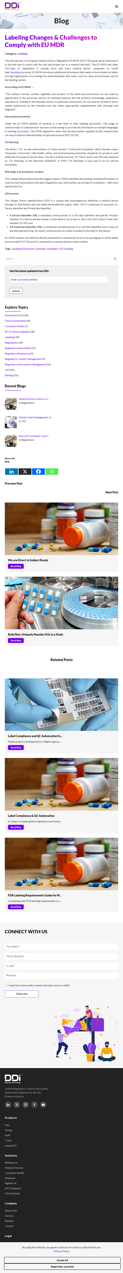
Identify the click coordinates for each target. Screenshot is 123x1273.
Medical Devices (14, 1167)
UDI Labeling (65, 248)
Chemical (10, 1177)
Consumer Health (14, 326)
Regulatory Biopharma (17, 353)
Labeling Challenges (46, 248)
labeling (14, 72)
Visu (7, 1125)
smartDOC (11, 1145)
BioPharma (11, 1162)
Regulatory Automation (18, 347)
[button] (116, 6)
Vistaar (9, 1130)
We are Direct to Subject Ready (28, 560)
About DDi (11, 1210)
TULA (8, 1140)
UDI (7, 369)
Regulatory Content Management (23, 358)
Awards (9, 1220)
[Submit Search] (115, 258)
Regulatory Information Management (25, 364)
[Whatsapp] (51, 471)
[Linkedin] (11, 471)
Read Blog (16, 566)
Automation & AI (14, 315)
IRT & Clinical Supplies (17, 331)
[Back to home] (13, 6)
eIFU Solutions (13, 1188)
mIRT (8, 1135)
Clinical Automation (16, 320)
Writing (9, 375)
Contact (9, 1225)
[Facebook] (38, 471)
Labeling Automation (23, 248)
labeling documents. (19, 131)
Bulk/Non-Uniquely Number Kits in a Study (35, 634)
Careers (9, 1215)
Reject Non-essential (62, 1266)
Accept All (62, 1260)
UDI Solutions (12, 1193)
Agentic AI (10, 1183)
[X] (25, 471)
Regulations (11, 342)
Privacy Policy (61, 1251)
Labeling (22, 53)
